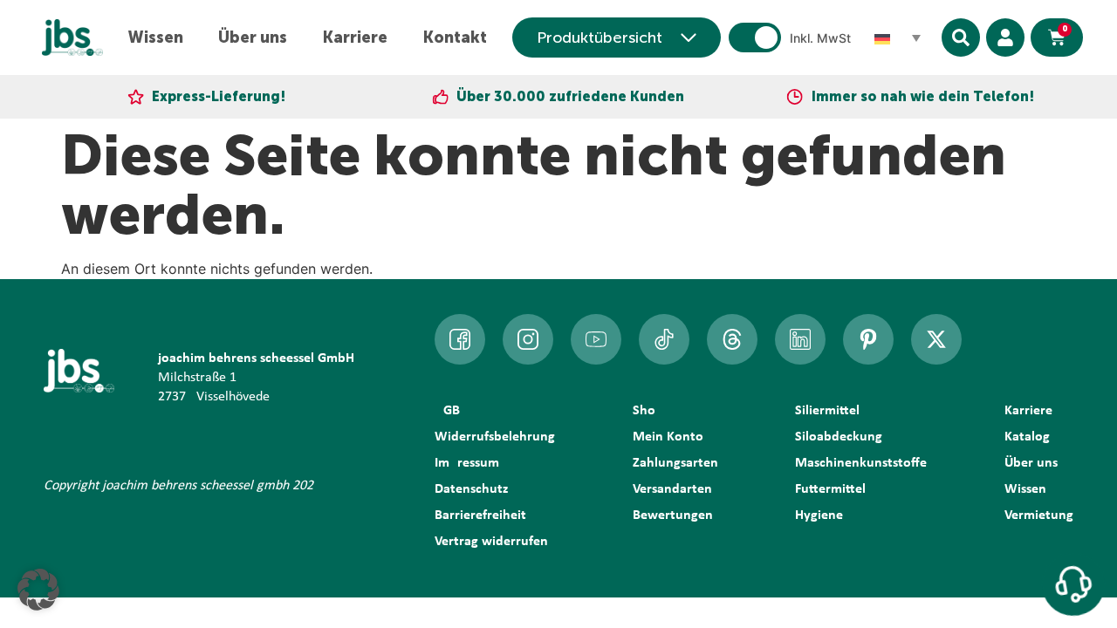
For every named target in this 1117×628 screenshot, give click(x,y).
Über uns (252, 37)
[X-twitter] (936, 339)
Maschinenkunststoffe (861, 463)
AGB (447, 411)
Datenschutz (471, 489)
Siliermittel (827, 411)
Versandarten (672, 489)
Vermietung (1038, 515)
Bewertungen (673, 515)
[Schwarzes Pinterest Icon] (868, 339)
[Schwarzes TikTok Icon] (664, 339)
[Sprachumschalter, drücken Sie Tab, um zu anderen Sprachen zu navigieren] (898, 37)
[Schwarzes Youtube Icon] (596, 339)
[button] (38, 589)
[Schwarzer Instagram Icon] (528, 339)
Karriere (354, 37)
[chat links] (1073, 584)
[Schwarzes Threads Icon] (732, 339)
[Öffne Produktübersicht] (688, 37)
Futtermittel (830, 489)
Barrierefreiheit (480, 515)
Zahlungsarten (675, 463)
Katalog (1027, 437)
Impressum (467, 463)
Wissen (155, 37)
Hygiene (819, 515)
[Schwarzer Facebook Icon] (460, 339)
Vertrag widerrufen (491, 542)
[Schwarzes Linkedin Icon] (800, 339)
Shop (648, 411)
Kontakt (454, 37)
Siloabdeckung (838, 437)
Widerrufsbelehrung (495, 437)
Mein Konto (668, 437)
